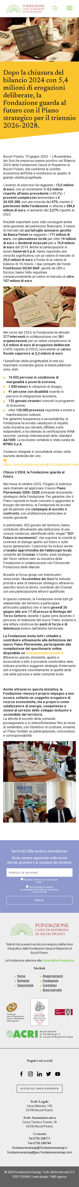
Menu (69, 8)
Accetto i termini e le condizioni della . (40, 880)
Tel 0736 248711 (39, 1138)
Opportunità (25, 985)
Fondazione (50, 980)
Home (21, 976)
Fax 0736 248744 (39, 1143)
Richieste (23, 980)
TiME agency (58, 1176)
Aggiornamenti (53, 976)
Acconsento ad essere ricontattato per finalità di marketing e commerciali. (39, 889)
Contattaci (50, 985)
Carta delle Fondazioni (58, 960)
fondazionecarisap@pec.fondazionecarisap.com (39, 1152)
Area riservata (52, 990)
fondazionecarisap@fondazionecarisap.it (39, 1147)
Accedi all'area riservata (39, 1088)
